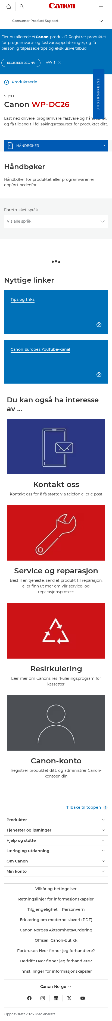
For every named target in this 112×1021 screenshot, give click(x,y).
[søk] (22, 6)
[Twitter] (69, 998)
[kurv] (8, 6)
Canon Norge (53, 986)
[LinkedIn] (56, 998)
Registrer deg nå (21, 63)
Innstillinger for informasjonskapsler (56, 971)
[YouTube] (82, 998)
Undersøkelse (98, 94)
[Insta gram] (43, 998)
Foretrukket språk (21, 209)
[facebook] (29, 998)
